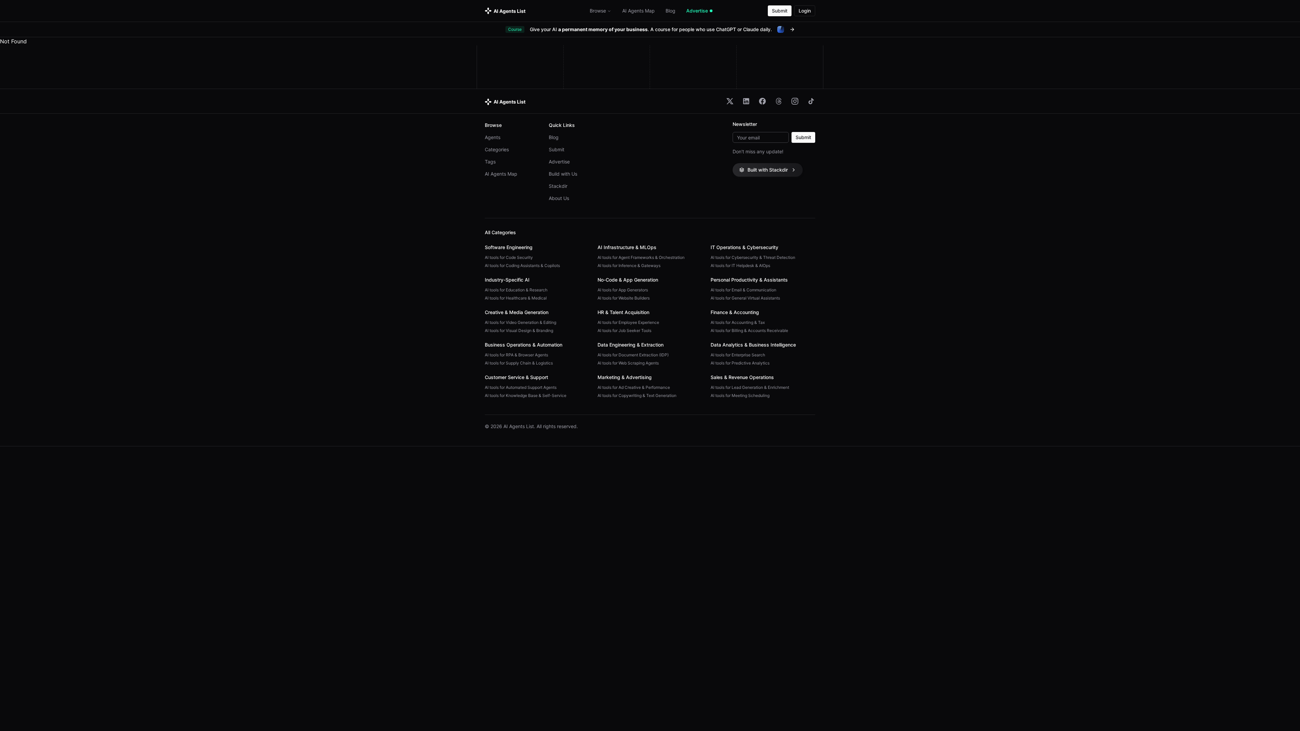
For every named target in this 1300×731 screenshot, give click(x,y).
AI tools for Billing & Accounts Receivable (749, 330)
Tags (490, 161)
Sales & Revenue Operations (742, 377)
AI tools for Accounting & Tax (738, 322)
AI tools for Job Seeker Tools (624, 330)
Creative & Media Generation (516, 312)
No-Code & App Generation (628, 280)
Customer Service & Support (516, 377)
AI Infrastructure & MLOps (627, 247)
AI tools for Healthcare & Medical (516, 298)
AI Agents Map (501, 174)
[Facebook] (762, 101)
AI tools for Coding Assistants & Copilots (522, 265)
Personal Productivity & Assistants (749, 280)
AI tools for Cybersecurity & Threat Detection (753, 257)
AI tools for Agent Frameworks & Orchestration (641, 257)
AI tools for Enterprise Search (738, 354)
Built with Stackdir (768, 170)
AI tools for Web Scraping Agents (628, 363)
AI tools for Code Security (509, 257)
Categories (497, 149)
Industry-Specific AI (507, 280)
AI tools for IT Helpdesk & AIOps (740, 265)
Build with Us (563, 174)
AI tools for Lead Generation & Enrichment (750, 387)
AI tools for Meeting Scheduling (740, 395)
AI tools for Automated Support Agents (521, 387)
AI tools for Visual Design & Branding (519, 330)
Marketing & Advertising (625, 377)
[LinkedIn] (746, 101)
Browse (598, 11)
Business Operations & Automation (523, 345)
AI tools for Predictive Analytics (740, 363)
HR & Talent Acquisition (623, 312)
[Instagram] (795, 101)
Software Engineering (509, 247)
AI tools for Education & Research (516, 289)
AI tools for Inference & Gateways (629, 265)
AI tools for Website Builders (624, 298)
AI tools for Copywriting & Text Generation (637, 395)
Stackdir (558, 186)
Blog (554, 137)
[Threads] (779, 101)
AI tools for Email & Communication (743, 289)
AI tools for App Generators (623, 289)
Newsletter (745, 124)
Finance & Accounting (735, 312)
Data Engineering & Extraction (631, 345)
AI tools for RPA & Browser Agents (516, 354)
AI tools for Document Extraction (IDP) (633, 354)
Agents (492, 137)
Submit (779, 11)
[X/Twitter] (730, 101)
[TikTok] (811, 101)
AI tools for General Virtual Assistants (745, 298)
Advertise (559, 161)
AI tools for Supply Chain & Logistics (519, 363)
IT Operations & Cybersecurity (744, 247)
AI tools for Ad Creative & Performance (634, 387)
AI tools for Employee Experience (628, 322)
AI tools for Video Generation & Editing (520, 322)
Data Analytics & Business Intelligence (753, 345)
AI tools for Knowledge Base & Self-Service (525, 395)
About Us (559, 198)
